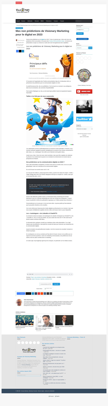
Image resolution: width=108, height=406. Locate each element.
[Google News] (48, 288)
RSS (51, 279)
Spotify (42, 279)
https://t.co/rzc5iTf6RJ (44, 186)
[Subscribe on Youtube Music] (77, 61)
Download (44, 277)
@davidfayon (55, 186)
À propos (56, 20)
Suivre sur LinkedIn (82, 39)
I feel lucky (88, 85)
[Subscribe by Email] (89, 58)
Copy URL (56, 284)
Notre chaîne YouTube (84, 94)
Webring (83, 85)
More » (59, 305)
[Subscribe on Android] (85, 58)
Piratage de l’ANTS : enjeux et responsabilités (53, 379)
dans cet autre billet (47, 145)
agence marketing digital (84, 136)
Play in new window (36, 277)
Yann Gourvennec (21, 40)
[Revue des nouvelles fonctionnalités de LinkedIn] (64, 320)
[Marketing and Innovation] (23, 10)
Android (47, 279)
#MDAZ (42, 20)
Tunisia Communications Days (56, 41)
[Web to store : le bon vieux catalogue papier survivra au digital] (45, 321)
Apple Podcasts (36, 279)
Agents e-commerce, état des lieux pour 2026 (53, 366)
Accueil (18, 20)
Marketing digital (24, 25)
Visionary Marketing (26, 364)
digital (42, 39)
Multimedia (30, 20)
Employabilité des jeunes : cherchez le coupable (54, 350)
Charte (79, 85)
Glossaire (37, 20)
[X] (27, 307)
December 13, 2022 (52, 191)
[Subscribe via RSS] (81, 61)
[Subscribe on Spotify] (81, 58)
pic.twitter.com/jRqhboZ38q (36, 188)
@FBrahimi (61, 186)
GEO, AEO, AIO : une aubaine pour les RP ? (53, 373)
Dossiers (23, 20)
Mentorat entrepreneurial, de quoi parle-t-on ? (53, 363)
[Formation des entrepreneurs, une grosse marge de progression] (25, 320)
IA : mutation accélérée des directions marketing (54, 383)
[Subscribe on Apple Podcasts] (77, 58)
